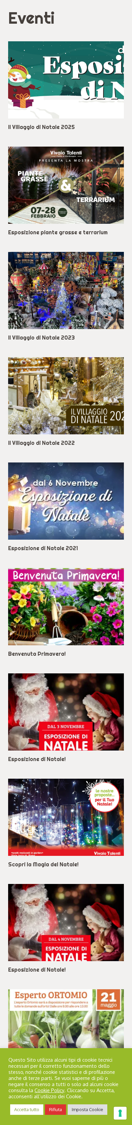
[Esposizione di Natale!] (66, 712)
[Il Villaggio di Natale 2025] (66, 79)
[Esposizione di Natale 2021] (66, 501)
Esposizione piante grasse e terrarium (58, 232)
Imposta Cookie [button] (87, 1109)
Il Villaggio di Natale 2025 (41, 127)
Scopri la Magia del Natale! (43, 864)
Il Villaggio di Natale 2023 (41, 337)
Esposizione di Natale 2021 (43, 548)
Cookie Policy (49, 1090)
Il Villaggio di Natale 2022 (41, 442)
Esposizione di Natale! (37, 759)
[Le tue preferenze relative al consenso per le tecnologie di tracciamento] (120, 1113)
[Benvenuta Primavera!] (66, 606)
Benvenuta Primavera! (37, 653)
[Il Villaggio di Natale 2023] (66, 290)
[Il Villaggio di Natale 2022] (66, 395)
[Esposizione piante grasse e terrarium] (66, 185)
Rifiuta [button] (55, 1109)
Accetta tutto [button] (26, 1109)
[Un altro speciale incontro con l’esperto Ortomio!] (66, 1027)
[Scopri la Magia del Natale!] (66, 817)
